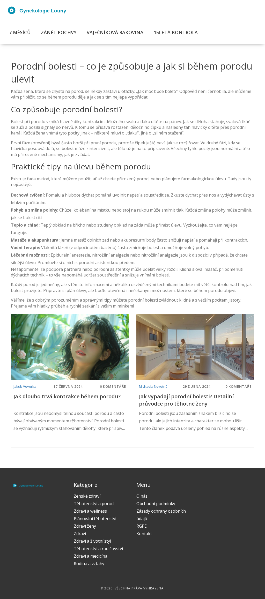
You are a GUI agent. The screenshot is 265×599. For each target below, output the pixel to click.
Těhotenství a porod (94, 503)
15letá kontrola (176, 32)
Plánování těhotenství (95, 518)
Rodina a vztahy (89, 563)
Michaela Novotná (153, 386)
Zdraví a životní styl (92, 541)
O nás (142, 496)
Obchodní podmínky (155, 503)
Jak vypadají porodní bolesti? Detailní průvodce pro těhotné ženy (186, 400)
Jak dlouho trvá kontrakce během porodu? (67, 396)
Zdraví (80, 533)
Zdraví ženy (85, 526)
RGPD (142, 526)
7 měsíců (20, 32)
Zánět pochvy (58, 32)
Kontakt (144, 533)
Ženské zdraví (87, 496)
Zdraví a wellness (90, 511)
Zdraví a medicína (90, 556)
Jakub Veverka (24, 386)
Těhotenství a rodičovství (98, 548)
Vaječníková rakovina (115, 32)
